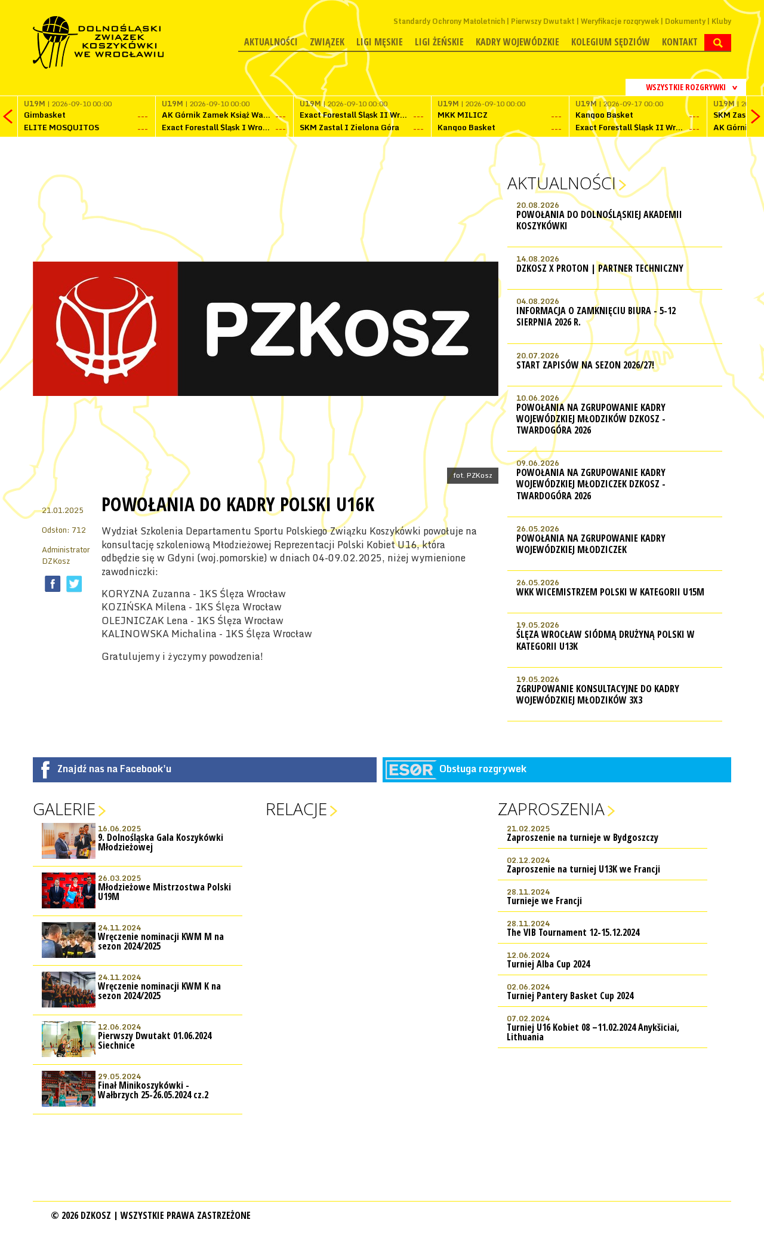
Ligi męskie (379, 41)
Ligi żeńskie (439, 41)
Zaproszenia (551, 808)
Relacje (296, 808)
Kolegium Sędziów (610, 41)
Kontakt (680, 41)
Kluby (721, 21)
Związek (327, 41)
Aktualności (271, 41)
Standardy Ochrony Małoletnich (449, 21)
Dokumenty (685, 21)
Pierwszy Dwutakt (543, 21)
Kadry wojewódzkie (517, 41)
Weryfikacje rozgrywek (620, 21)
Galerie (64, 808)
